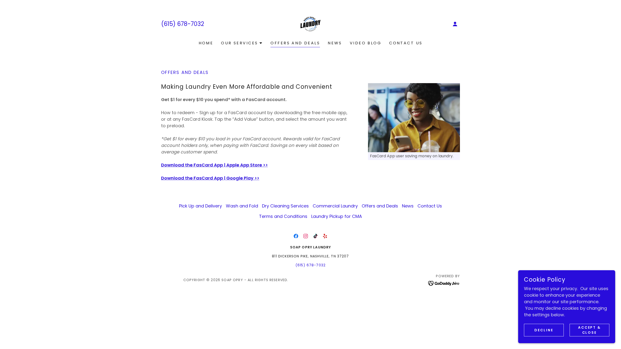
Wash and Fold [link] (242, 206)
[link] (310, 24)
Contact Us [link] (405, 43)
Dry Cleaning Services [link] (285, 206)
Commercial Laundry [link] (335, 206)
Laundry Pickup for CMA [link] (336, 216)
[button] (455, 24)
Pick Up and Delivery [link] (200, 206)
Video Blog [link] (365, 43)
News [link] (335, 43)
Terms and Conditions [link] (283, 216)
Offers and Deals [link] (295, 43)
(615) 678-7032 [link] (182, 24)
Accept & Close (589, 330)
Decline (543, 330)
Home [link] (206, 43)
